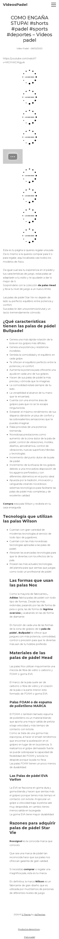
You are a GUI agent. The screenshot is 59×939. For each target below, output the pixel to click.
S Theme (26, 914)
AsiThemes (39, 914)
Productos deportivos (29, 929)
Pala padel (29, 937)
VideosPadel (15, 4)
